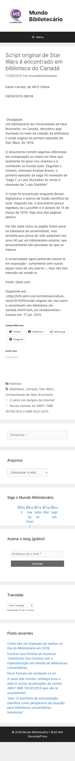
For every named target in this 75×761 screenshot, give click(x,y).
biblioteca (17, 389)
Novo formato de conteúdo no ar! (31, 673)
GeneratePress (37, 736)
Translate (30, 610)
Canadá (31, 389)
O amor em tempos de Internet (32, 400)
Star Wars (46, 389)
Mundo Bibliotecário (46, 15)
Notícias (15, 383)
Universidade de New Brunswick (29, 395)
